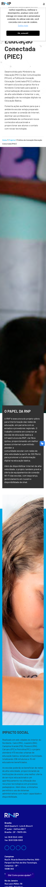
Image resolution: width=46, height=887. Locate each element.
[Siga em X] (23, 847)
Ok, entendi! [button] (23, 33)
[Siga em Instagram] (12, 847)
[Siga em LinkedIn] (18, 847)
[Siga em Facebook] (7, 847)
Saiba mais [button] (23, 26)
